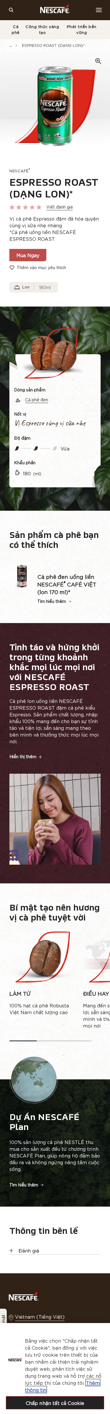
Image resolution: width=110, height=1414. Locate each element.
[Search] (11, 10)
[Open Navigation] (99, 10)
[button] (55, 756)
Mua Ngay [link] (27, 255)
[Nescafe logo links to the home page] (23, 1296)
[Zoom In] (98, 61)
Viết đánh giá (59, 206)
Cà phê (16, 29)
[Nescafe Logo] (55, 10)
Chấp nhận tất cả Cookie (55, 1403)
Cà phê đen (36, 399)
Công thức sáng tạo (42, 29)
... (10, 44)
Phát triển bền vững (82, 29)
